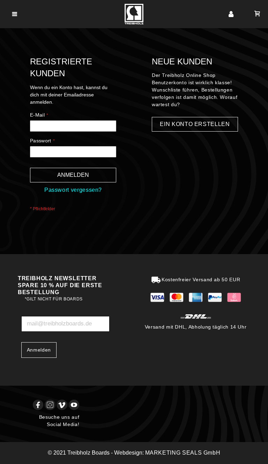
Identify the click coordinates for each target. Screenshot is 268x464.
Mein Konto (231, 14)
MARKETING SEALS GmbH (183, 453)
